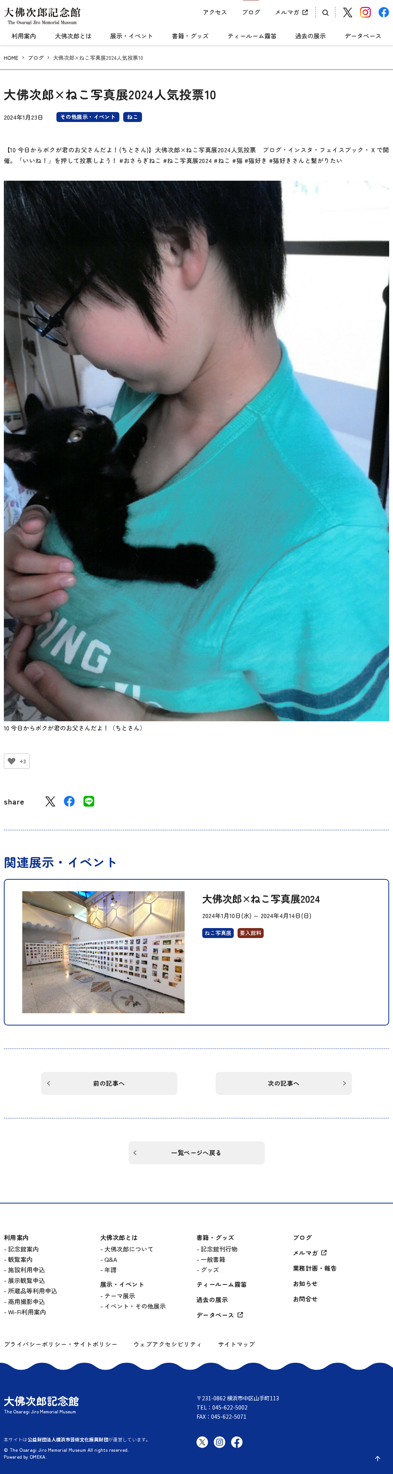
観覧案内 (20, 1259)
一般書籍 (213, 1259)
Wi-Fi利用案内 (27, 1311)
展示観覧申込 (26, 1280)
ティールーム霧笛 (252, 36)
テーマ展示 (119, 1295)
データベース (363, 36)
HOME (11, 57)
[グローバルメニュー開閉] (9, 29)
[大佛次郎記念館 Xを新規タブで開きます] (347, 12)
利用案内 (24, 36)
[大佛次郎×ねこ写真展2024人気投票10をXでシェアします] (50, 801)
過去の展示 (310, 36)
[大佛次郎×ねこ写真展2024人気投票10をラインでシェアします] (88, 801)
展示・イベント (131, 36)
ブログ (251, 11)
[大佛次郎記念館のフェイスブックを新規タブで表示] (237, 1448)
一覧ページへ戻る (196, 1152)
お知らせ (305, 1283)
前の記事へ (109, 1083)
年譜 (110, 1269)
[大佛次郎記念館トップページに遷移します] (42, 16)
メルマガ (287, 11)
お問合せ (305, 1298)
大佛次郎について (129, 1248)
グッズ (210, 1269)
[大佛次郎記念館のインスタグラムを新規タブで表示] (219, 1448)
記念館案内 (23, 1248)
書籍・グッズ (190, 36)
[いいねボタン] (11, 761)
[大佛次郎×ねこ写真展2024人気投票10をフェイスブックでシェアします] (69, 801)
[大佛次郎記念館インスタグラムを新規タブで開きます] (365, 12)
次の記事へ (283, 1083)
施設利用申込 (26, 1269)
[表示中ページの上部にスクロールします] (377, 1458)
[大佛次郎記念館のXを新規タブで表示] (202, 1442)
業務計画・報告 (315, 1268)
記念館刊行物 (219, 1248)
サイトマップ (236, 1343)
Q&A (110, 1259)
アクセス (215, 11)
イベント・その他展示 (135, 1306)
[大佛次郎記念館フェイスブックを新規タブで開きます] (383, 12)
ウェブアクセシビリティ (168, 1344)
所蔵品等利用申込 (32, 1290)
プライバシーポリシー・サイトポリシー (61, 1344)
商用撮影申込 (26, 1301)
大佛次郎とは (73, 36)
